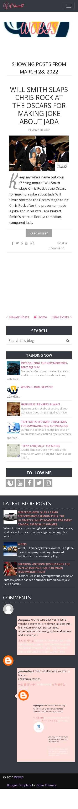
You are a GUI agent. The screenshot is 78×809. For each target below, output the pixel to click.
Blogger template (19, 785)
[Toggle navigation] (69, 6)
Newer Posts (18, 317)
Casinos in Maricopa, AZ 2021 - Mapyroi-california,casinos (43, 675)
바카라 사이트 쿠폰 (49, 720)
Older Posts (60, 317)
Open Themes (46, 785)
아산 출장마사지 (27, 684)
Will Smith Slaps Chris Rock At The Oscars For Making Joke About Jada (39, 105)
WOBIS (39, 29)
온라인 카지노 (26, 640)
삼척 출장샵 (58, 684)
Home (42, 317)
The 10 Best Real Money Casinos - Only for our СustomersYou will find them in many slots (49, 708)
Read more (38, 233)
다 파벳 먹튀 (38, 717)
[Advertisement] (39, 289)
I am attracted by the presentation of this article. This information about (58, 739)
